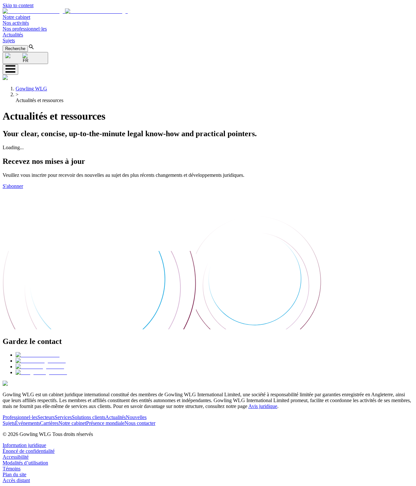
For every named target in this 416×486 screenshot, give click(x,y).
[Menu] (10, 69)
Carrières (49, 423)
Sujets (9, 40)
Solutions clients (88, 417)
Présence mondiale (105, 423)
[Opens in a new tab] (37, 355)
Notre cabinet (16, 17)
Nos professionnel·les (25, 29)
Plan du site (14, 474)
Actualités (13, 34)
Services (63, 417)
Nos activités (16, 23)
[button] (65, 11)
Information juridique (24, 445)
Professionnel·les (20, 417)
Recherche (15, 48)
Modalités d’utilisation (25, 463)
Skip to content (18, 5)
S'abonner (13, 186)
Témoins (11, 468)
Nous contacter (139, 423)
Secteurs (46, 417)
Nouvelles (136, 417)
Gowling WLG (31, 88)
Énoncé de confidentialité (29, 451)
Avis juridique (262, 406)
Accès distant (16, 480)
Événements (27, 423)
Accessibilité (16, 457)
